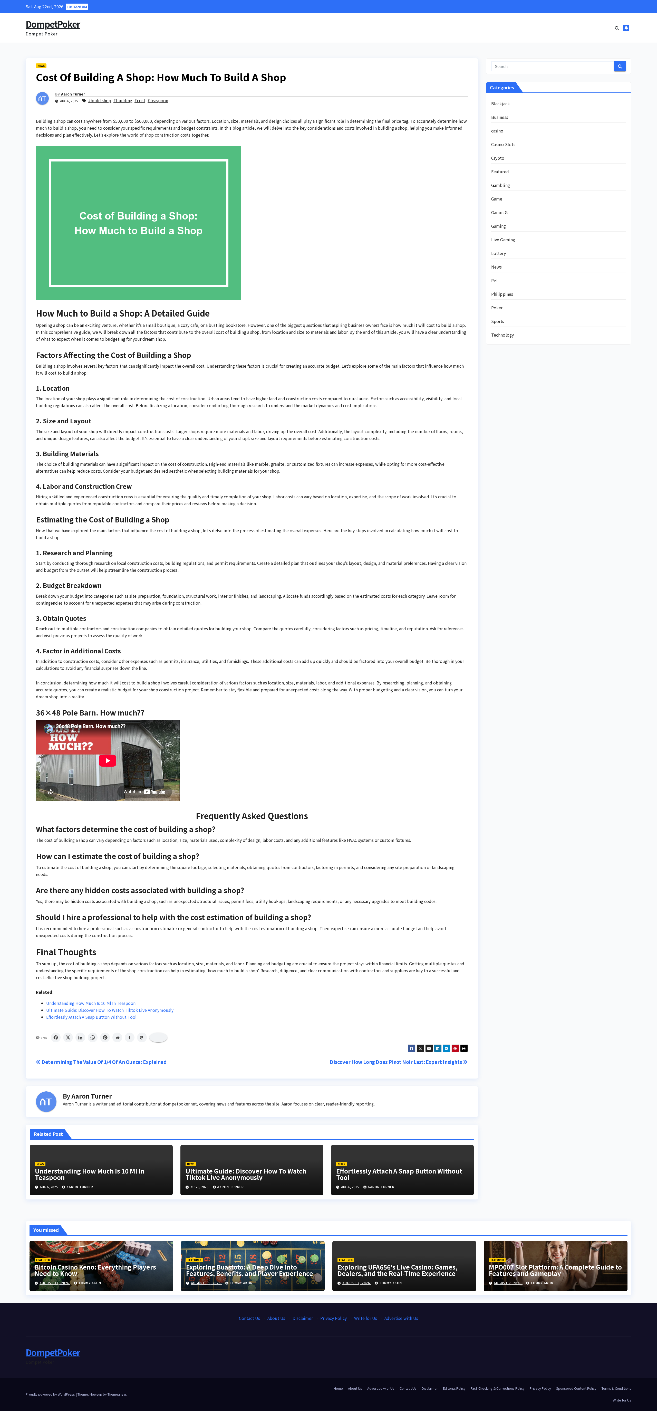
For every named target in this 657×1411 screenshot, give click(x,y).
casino (497, 131)
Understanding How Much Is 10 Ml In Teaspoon (91, 1003)
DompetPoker (53, 24)
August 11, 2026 (55, 1283)
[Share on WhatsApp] (93, 1037)
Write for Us (365, 1318)
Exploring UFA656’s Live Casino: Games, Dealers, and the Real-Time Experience (397, 1270)
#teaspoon (158, 100)
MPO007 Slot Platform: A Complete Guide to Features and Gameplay (555, 1270)
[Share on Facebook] (56, 1037)
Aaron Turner (73, 94)
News (41, 66)
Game (497, 199)
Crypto (498, 158)
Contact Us (249, 1318)
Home (338, 1388)
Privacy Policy (333, 1318)
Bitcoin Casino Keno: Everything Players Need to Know (95, 1270)
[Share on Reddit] (117, 1037)
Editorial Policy (454, 1388)
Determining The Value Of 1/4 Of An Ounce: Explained (104, 1061)
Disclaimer (303, 1318)
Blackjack (500, 103)
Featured (500, 171)
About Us (276, 1318)
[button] (617, 28)
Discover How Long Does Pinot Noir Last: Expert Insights (396, 1061)
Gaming (498, 226)
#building (122, 100)
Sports (497, 321)
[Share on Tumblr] (129, 1037)
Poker (497, 307)
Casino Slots (503, 144)
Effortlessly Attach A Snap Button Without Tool (91, 1017)
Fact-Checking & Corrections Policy (498, 1388)
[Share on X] (68, 1037)
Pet (494, 280)
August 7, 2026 (356, 1283)
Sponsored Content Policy (576, 1388)
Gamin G (499, 212)
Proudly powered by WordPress (51, 1394)
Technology (502, 335)
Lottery (498, 253)
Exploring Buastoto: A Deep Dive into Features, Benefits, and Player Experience (249, 1270)
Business (499, 117)
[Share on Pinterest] (105, 1037)
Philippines (502, 294)
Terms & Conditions (616, 1388)
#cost (139, 100)
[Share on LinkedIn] (80, 1037)
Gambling (500, 185)
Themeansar (117, 1394)
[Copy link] (158, 1037)
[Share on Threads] (142, 1037)
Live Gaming (503, 239)
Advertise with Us (401, 1318)
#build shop (99, 100)
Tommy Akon (89, 1283)
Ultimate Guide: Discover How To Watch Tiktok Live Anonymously (109, 1010)
